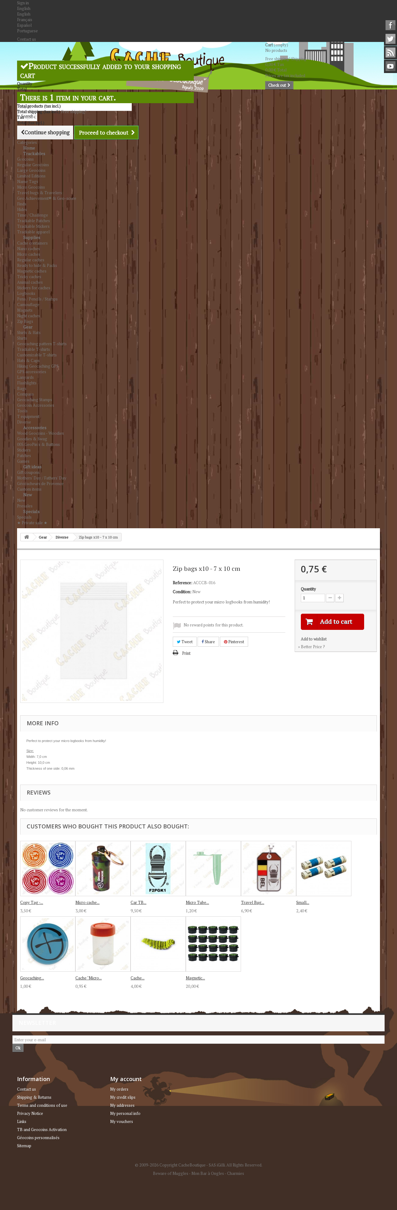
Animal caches (30, 282)
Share (209, 641)
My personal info (125, 1113)
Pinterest (235, 641)
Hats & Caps (28, 360)
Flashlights (27, 383)
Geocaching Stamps (34, 399)
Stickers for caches (33, 288)
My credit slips (123, 1097)
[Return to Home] (27, 537)
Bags (21, 388)
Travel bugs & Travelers (39, 192)
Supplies (31, 237)
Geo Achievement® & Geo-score (46, 198)
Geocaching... (32, 978)
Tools (22, 411)
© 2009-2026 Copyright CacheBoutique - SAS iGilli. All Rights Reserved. (198, 1165)
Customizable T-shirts (37, 355)
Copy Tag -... (31, 902)
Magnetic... (195, 978)
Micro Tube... (197, 902)
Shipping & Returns (34, 1097)
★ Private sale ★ (32, 522)
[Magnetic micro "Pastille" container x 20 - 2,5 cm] (213, 944)
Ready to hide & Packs (37, 265)
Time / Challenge (32, 215)
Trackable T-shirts (33, 349)
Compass (25, 394)
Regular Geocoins (33, 164)
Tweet (187, 641)
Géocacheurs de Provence (40, 483)
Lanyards (25, 377)
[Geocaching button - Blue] (47, 944)
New (27, 494)
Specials (31, 511)
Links (21, 1121)
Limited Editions (31, 176)
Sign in (23, 3)
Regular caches (30, 260)
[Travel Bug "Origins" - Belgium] (268, 868)
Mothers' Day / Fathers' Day (41, 478)
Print (186, 653)
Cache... (138, 978)
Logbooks (26, 293)
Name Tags (27, 181)
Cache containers (32, 243)
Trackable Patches (33, 220)
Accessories (35, 427)
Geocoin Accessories (35, 405)
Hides (22, 209)
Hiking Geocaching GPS (38, 366)
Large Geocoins (31, 170)
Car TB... (138, 902)
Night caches (28, 316)
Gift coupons (28, 472)
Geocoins (25, 159)
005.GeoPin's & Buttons (38, 444)
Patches (24, 455)
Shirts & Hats (29, 332)
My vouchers (121, 1121)
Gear (28, 327)
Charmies (235, 1173)
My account (126, 1079)
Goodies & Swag (32, 439)
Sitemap (24, 1145)
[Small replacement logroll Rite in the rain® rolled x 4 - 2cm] (323, 868)
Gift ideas (32, 467)
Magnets (25, 310)
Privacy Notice (30, 1113)
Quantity (308, 589)
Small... (302, 902)
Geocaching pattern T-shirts (42, 343)
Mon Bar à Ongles (207, 1173)
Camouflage (28, 304)
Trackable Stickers (33, 226)
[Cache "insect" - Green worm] (158, 944)
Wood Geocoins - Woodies (40, 433)
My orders (119, 1089)
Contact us (26, 39)
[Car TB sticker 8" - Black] (158, 868)
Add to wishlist (314, 639)
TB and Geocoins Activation (42, 1129)
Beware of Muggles (170, 1173)
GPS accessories (31, 371)
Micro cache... (87, 902)
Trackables (34, 153)
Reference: (182, 582)
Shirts (22, 338)
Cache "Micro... (88, 978)
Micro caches (28, 254)
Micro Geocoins (31, 187)
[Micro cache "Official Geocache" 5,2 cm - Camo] (103, 868)
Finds (21, 204)
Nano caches (28, 248)
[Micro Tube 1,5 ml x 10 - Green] (213, 868)
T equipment (28, 416)
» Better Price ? (311, 646)
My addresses (122, 1105)
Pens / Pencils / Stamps (37, 299)
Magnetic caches (32, 271)
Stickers (24, 450)
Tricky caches (29, 276)
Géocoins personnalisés (38, 1137)
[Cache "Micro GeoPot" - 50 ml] (103, 944)
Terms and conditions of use (42, 1105)
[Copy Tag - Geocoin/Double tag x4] (47, 868)
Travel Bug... (252, 902)
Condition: (182, 591)
